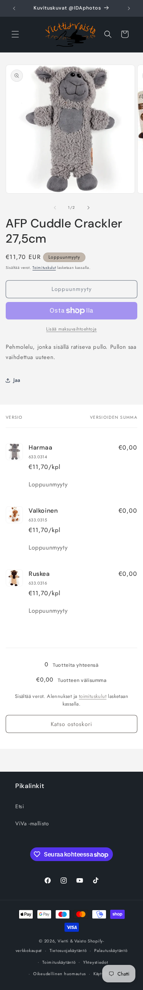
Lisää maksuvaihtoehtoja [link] (71, 329)
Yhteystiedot (95, 962)
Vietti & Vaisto (72, 941)
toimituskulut (92, 696)
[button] (15, 34)
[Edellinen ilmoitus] (14, 8)
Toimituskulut (44, 267)
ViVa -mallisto (32, 823)
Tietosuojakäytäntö (68, 950)
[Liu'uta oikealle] (88, 207)
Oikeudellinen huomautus (59, 974)
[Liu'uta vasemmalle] (55, 207)
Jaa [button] (17, 380)
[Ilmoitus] (129, 8)
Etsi (19, 806)
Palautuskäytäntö (110, 950)
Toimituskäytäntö (59, 962)
